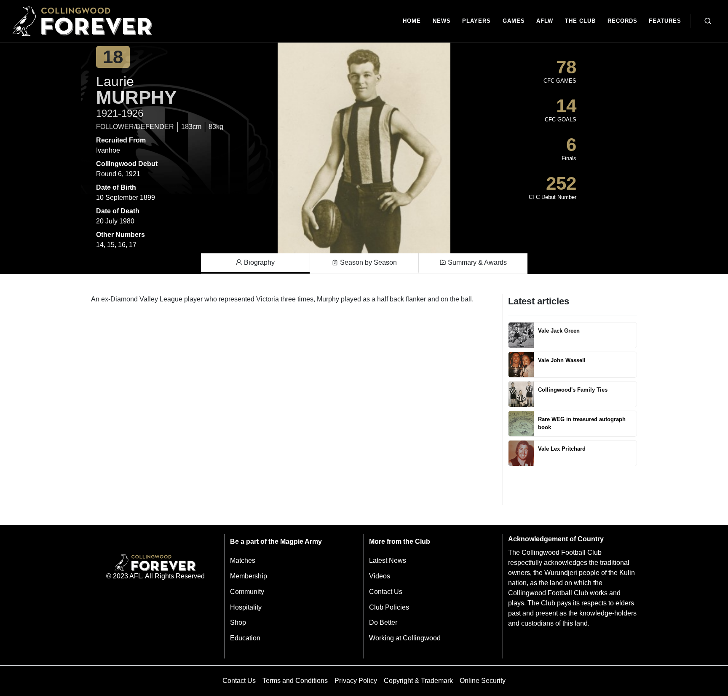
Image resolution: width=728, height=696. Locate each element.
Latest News (387, 560)
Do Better (383, 622)
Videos (379, 576)
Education (245, 638)
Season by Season (367, 262)
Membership (248, 576)
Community (247, 591)
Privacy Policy (356, 680)
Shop (238, 622)
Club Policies (389, 607)
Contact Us (385, 591)
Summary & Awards (476, 262)
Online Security (483, 680)
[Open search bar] (708, 21)
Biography (258, 262)
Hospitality (246, 607)
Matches (242, 560)
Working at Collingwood (405, 638)
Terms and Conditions (295, 680)
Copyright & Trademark (418, 680)
